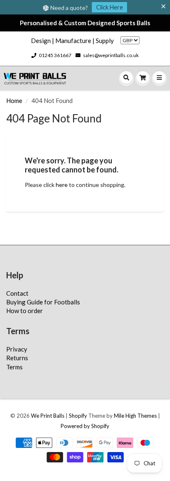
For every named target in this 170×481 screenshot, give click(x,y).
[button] (165, 6)
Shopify (78, 415)
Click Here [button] (109, 7)
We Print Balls (47, 415)
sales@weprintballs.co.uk (111, 55)
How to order (24, 310)
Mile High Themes (135, 415)
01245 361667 (55, 55)
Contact (17, 293)
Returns (17, 357)
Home (14, 100)
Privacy (16, 349)
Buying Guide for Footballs (43, 302)
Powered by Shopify (85, 426)
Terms (14, 367)
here (62, 184)
